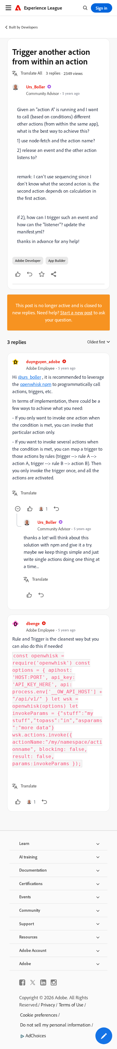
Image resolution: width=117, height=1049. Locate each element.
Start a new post (76, 313)
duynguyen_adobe (43, 361)
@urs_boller (29, 377)
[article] (58, 436)
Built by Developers (23, 27)
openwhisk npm (35, 384)
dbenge (33, 623)
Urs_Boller (35, 86)
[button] (31, 73)
